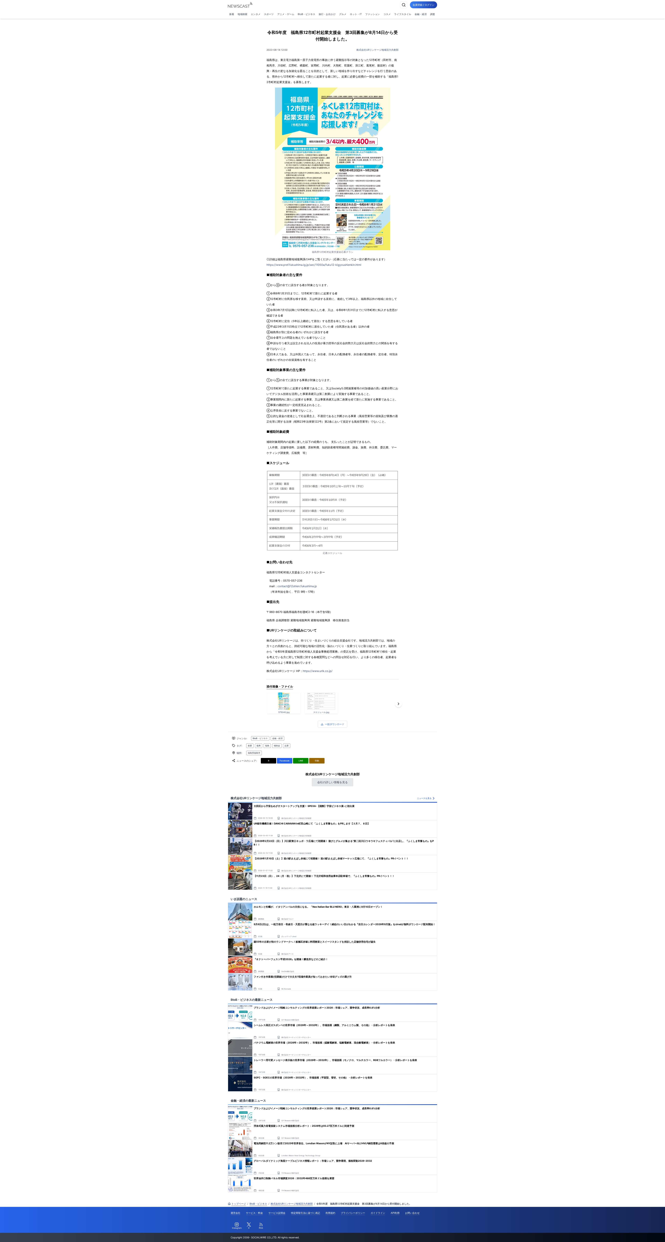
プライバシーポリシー (353, 1212)
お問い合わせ (412, 1212)
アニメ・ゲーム (285, 14)
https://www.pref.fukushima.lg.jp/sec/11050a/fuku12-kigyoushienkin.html (314, 265)
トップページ (238, 1203)
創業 (250, 745)
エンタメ (255, 14)
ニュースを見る (424, 798)
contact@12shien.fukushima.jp (297, 586)
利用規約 (330, 1212)
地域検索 (242, 14)
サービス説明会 (276, 1212)
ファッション (372, 14)
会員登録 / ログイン (423, 4)
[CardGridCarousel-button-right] (398, 703)
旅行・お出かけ (327, 14)
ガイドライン (378, 1212)
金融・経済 (421, 14)
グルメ (342, 14)
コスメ (387, 14)
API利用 (395, 1212)
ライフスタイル (402, 14)
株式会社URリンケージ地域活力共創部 (377, 49)
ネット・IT (356, 14)
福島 (267, 745)
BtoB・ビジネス (306, 14)
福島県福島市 (254, 753)
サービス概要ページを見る (639, 1234)
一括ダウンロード (334, 724)
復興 (258, 745)
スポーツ (269, 14)
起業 (287, 745)
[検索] (403, 4)
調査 (432, 14)
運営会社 (235, 1212)
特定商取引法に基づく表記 (305, 1212)
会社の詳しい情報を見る (332, 782)
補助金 (277, 745)
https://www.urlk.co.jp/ (317, 671)
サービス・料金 (254, 1212)
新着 (231, 14)
